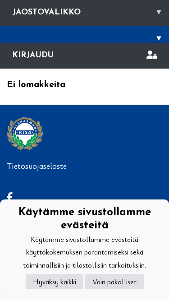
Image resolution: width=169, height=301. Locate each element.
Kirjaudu (33, 55)
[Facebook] (13, 197)
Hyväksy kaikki (54, 282)
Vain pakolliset (114, 282)
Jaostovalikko (86, 13)
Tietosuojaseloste (37, 165)
